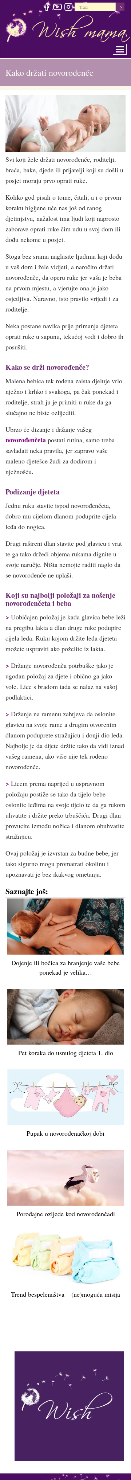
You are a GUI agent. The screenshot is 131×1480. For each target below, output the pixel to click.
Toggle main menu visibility (125, 47)
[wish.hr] (69, 1405)
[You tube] (57, 8)
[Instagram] (68, 8)
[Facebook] (46, 8)
